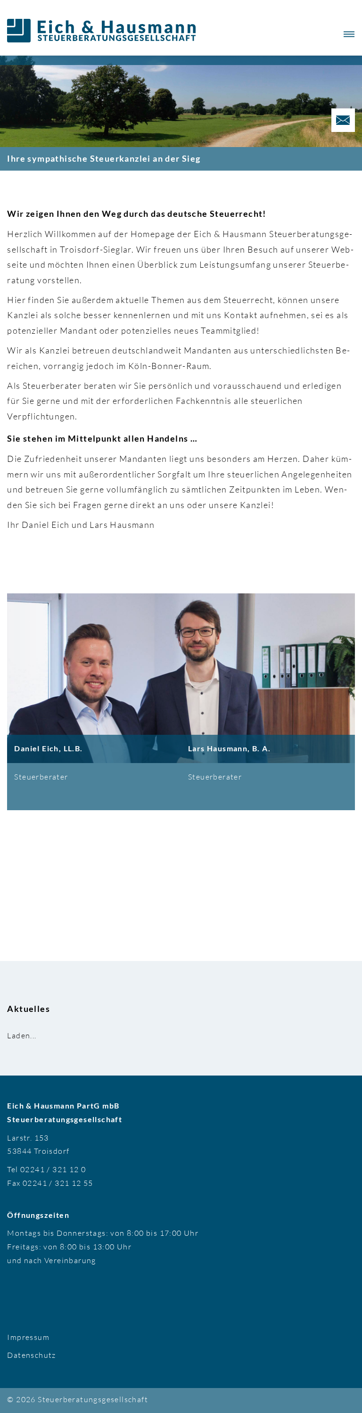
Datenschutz (31, 1355)
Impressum (28, 1337)
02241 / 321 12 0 (53, 1169)
